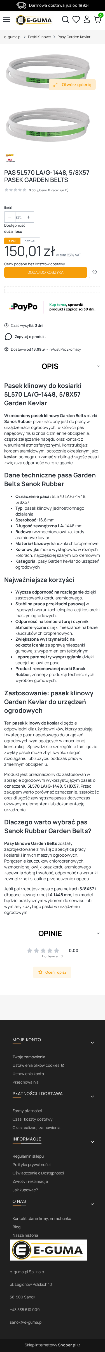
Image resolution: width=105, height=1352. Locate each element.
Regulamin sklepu (28, 1156)
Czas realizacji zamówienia (36, 1127)
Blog (16, 1226)
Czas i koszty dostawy (33, 1119)
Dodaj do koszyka (45, 272)
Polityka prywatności (31, 1164)
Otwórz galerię (76, 85)
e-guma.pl (12, 36)
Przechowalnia (26, 1082)
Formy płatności (27, 1110)
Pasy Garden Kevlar (74, 36)
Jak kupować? (25, 1189)
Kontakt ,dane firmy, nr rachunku (42, 1218)
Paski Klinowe (39, 36)
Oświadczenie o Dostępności (38, 1173)
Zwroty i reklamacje (30, 1181)
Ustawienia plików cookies (36, 1065)
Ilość (8, 207)
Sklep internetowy (50, 1345)
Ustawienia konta (28, 1073)
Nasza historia (25, 1235)
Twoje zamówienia (29, 1056)
